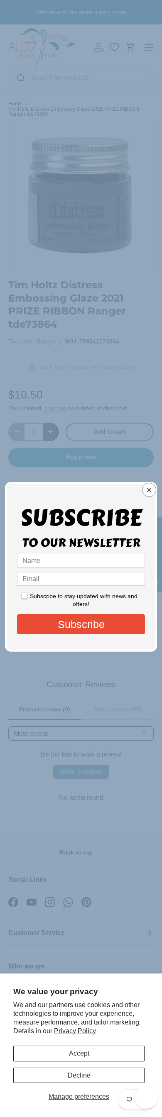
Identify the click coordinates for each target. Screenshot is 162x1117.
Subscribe (81, 624)
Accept (79, 1053)
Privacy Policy (75, 1030)
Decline (79, 1075)
